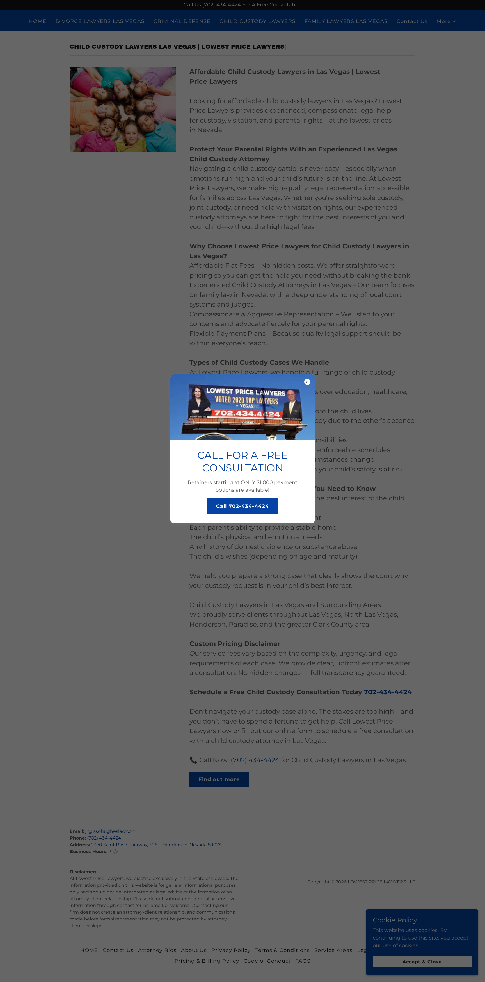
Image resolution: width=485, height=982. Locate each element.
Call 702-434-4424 (242, 506)
